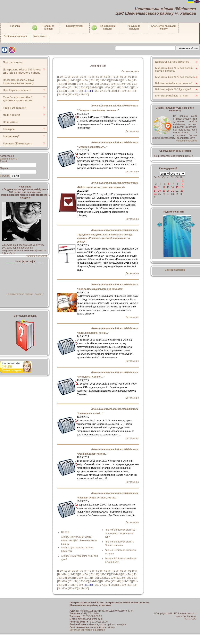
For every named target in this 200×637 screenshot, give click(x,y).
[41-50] (91, 77)
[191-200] (78, 84)
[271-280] (84, 87)
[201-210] (89, 84)
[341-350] (78, 91)
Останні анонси (130, 71)
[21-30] (75, 77)
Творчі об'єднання (14, 107)
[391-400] (132, 91)
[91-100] (132, 77)
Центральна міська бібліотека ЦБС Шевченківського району (22, 71)
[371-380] (110, 91)
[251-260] (62, 87)
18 (159, 190)
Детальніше (132, 131)
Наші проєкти (11, 114)
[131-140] (94, 80)
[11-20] (67, 77)
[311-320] (127, 87)
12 (164, 187)
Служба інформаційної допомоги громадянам (17, 99)
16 (181, 187)
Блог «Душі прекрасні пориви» (163, 27)
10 (155, 187)
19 (164, 190)
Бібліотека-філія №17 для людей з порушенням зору (174, 69)
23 (181, 190)
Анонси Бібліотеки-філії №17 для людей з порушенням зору (121, 533)
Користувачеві (74, 26)
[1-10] (60, 77)
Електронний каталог (107, 27)
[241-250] (132, 84)
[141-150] (105, 80)
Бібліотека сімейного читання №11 (174, 83)
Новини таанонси (48, 27)
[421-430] (84, 94)
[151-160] (115, 80)
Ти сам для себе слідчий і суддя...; (25, 294)
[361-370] (100, 91)
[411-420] (73, 94)
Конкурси (9, 129)
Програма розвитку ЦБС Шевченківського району (18, 81)
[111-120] (73, 80)
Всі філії (65, 532)
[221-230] (110, 84)
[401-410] (62, 94)
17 (155, 190)
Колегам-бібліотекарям (17, 143)
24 (155, 194)
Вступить (5, 176)
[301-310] (116, 87)
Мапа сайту (40, 36)
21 (172, 190)
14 (172, 187)
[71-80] (115, 77)
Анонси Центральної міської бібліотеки (114, 105)
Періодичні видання (15, 36)
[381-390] (121, 91)
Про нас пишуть (13, 62)
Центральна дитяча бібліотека (172, 61)
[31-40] (83, 77)
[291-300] (105, 87)
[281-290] (94, 87)
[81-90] (123, 77)
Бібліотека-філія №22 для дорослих (175, 77)
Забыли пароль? (9, 158)
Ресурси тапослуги (134, 27)
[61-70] (107, 77)
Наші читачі (10, 121)
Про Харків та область (17, 90)
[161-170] (126, 80)
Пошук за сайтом (188, 48)
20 (168, 190)
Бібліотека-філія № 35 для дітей (173, 89)
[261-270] (73, 87)
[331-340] (67, 91)
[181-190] (67, 84)
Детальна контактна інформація (87, 630)
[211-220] (100, 84)
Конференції (11, 136)
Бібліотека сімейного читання (171, 95)
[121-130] (83, 80)
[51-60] (99, 77)
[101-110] (62, 80)
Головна (15, 26)
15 (177, 187)
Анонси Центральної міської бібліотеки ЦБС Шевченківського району (79, 540)
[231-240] (121, 84)
